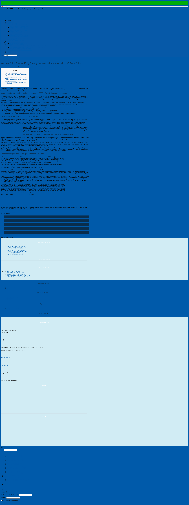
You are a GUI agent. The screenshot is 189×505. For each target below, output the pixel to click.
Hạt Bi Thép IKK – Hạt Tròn (16, 40)
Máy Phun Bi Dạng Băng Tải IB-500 (18, 30)
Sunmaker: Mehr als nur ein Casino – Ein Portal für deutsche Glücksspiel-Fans (24, 234)
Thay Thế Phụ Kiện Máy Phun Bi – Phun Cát (21, 48)
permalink (36, 194)
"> (4, 3)
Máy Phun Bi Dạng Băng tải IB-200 (18, 28)
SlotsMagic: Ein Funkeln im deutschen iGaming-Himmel (18, 222)
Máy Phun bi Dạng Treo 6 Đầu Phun (18, 26)
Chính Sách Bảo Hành (12, 301)
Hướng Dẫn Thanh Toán (12, 309)
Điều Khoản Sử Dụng (12, 295)
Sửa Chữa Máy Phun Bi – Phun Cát (18, 47)
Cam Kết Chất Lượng (12, 297)
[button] (7, 20)
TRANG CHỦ (10, 22)
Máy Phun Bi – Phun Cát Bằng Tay (16, 246)
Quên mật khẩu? (5, 503)
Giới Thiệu (9, 286)
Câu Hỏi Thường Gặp (12, 306)
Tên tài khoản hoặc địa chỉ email (9, 495)
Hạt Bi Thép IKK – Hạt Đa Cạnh (17, 42)
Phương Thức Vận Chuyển (13, 310)
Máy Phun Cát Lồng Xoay (13, 252)
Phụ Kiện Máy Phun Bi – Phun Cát (18, 38)
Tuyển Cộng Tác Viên (12, 287)
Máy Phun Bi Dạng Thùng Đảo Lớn (16, 250)
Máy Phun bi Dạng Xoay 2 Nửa (17, 27)
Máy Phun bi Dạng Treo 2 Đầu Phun (18, 24)
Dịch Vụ (8, 46)
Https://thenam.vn (5, 357)
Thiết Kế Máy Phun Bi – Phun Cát (15, 44)
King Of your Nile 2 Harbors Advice (10, 212)
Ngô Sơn (22, 66)
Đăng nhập (15, 500)
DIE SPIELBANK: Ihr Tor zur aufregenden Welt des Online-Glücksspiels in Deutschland (26, 226)
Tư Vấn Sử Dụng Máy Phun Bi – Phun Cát (20, 50)
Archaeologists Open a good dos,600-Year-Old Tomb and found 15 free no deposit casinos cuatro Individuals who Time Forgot (33, 211)
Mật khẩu (3, 497)
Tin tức (8, 51)
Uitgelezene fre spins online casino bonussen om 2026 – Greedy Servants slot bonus (16, 74)
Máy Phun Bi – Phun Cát (12, 23)
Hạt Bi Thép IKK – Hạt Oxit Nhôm (18, 43)
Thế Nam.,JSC (5, 365)
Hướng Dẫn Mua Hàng (12, 308)
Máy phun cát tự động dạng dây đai (18, 35)
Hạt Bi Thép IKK (10, 39)
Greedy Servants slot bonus (72, 88)
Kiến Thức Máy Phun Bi (5, 59)
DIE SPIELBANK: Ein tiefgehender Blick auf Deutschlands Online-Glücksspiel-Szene (26, 230)
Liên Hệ (8, 52)
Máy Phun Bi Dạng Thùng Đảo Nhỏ (16, 248)
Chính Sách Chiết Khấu (12, 299)
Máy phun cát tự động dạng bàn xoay (19, 36)
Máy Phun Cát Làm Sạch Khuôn (17, 32)
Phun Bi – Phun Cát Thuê (13, 271)
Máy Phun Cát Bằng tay (15, 34)
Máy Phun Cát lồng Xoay (16, 31)
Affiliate (8, 288)
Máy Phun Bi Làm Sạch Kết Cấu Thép (17, 251)
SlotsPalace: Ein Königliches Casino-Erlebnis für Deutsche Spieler (21, 218)
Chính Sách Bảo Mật (11, 298)
